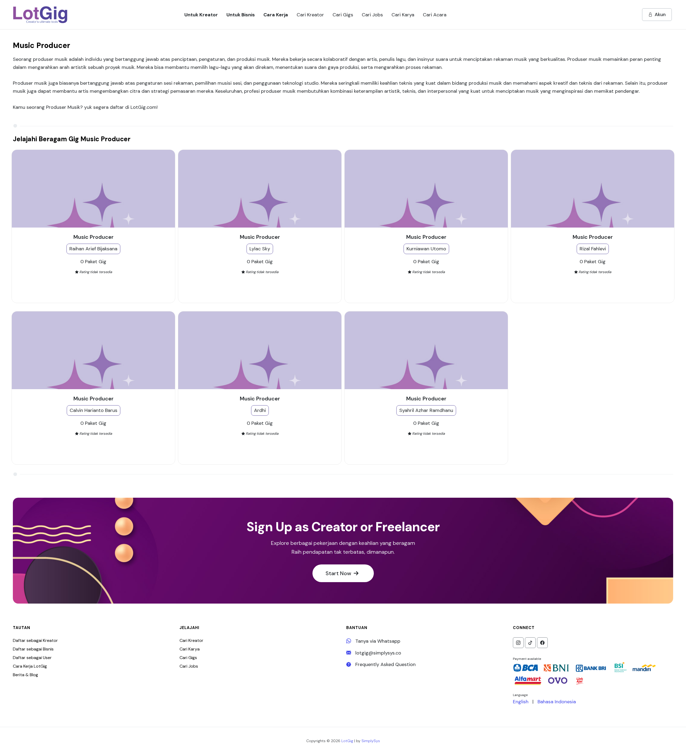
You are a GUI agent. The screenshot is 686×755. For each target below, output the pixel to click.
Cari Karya (190, 649)
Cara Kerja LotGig (30, 666)
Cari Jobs (189, 666)
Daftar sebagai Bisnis (33, 649)
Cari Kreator (191, 640)
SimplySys (370, 740)
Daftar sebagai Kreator (35, 640)
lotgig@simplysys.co (378, 653)
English (520, 701)
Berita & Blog (25, 675)
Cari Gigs (188, 657)
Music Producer (93, 236)
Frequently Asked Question (385, 664)
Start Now (339, 573)
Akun (660, 14)
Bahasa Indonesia (557, 701)
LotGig (347, 740)
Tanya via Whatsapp (377, 641)
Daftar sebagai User (32, 657)
